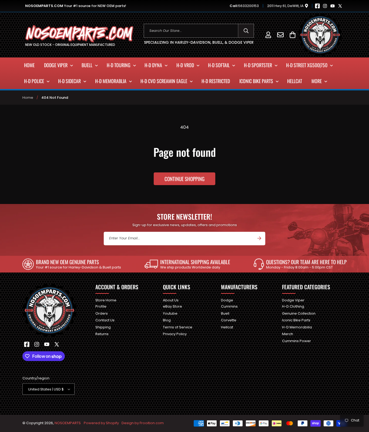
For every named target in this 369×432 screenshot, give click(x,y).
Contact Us (105, 320)
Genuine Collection (299, 313)
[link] (71, 264)
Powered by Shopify (101, 423)
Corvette (228, 320)
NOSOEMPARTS (68, 423)
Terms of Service (177, 327)
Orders (101, 313)
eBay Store (172, 306)
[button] (292, 34)
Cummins (229, 306)
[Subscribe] (259, 238)
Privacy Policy (175, 333)
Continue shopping (184, 178)
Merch (287, 333)
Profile (100, 306)
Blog (167, 320)
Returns (102, 333)
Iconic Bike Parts (296, 320)
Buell (225, 313)
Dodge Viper (293, 300)
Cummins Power (296, 340)
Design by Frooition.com (143, 423)
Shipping (103, 327)
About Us (171, 300)
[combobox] (199, 31)
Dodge (227, 300)
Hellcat (227, 327)
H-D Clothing (293, 306)
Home (27, 97)
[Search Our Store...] (246, 31)
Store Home (105, 300)
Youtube (170, 313)
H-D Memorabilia (297, 327)
